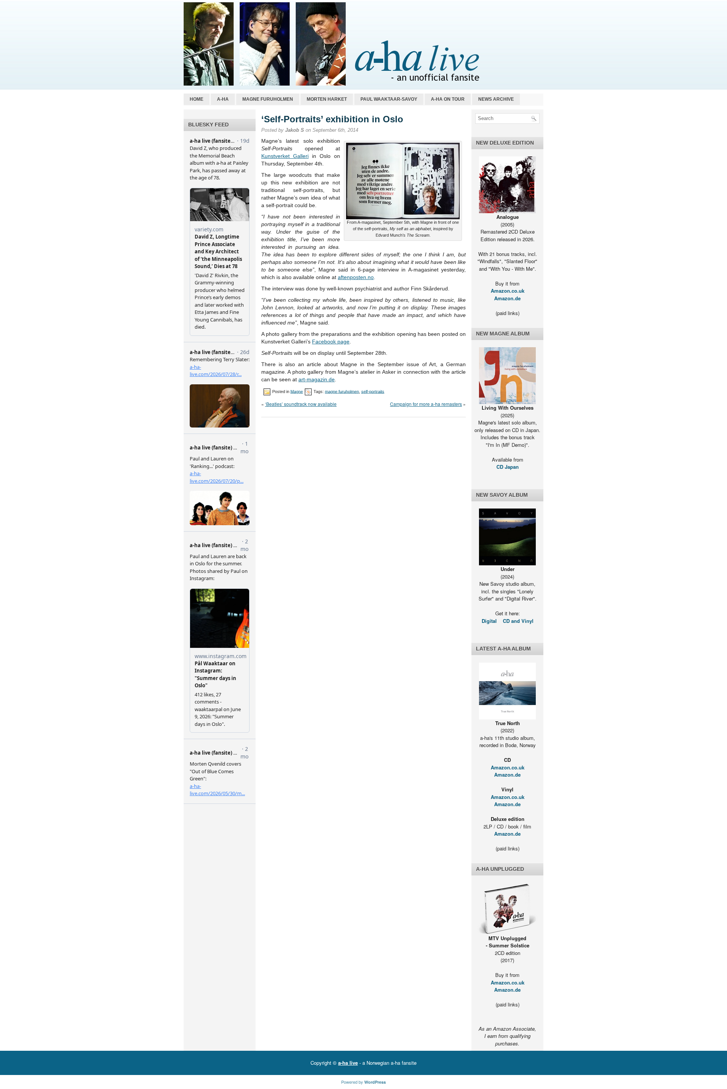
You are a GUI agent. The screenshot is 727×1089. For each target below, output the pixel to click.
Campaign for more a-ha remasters (426, 404)
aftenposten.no (356, 277)
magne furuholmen (342, 391)
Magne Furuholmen (267, 99)
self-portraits (372, 391)
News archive (496, 99)
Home (196, 99)
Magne (296, 391)
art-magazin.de (316, 379)
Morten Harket (327, 99)
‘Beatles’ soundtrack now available (301, 404)
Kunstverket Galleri (285, 156)
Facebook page (330, 342)
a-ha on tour (448, 99)
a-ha (223, 99)
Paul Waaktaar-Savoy (388, 99)
